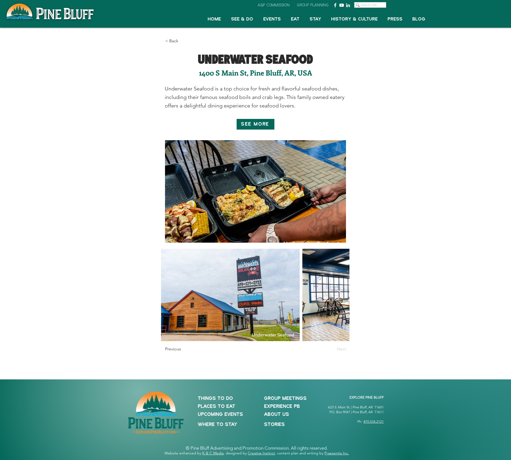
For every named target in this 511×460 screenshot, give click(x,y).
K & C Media (213, 453)
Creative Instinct (261, 453)
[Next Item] (340, 295)
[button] (242, 19)
